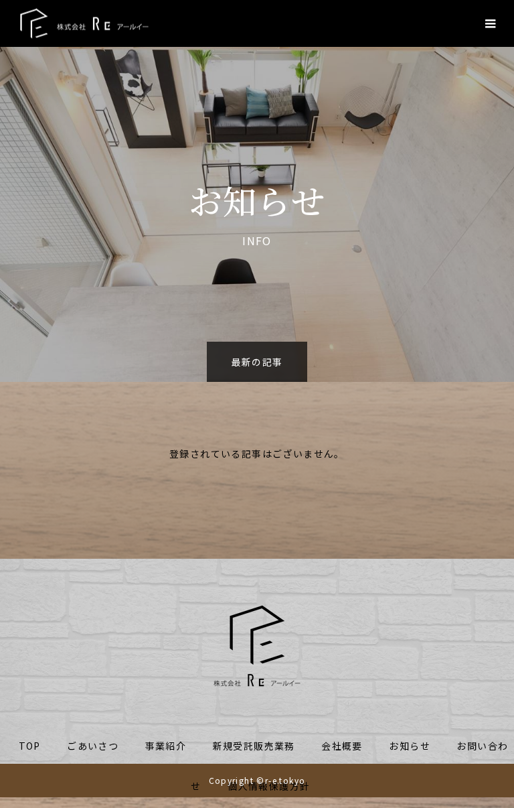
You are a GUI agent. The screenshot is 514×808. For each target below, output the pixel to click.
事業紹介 (166, 745)
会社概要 (342, 745)
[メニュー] (490, 23)
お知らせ (409, 745)
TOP (30, 745)
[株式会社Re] (84, 24)
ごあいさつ (92, 745)
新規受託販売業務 (254, 745)
